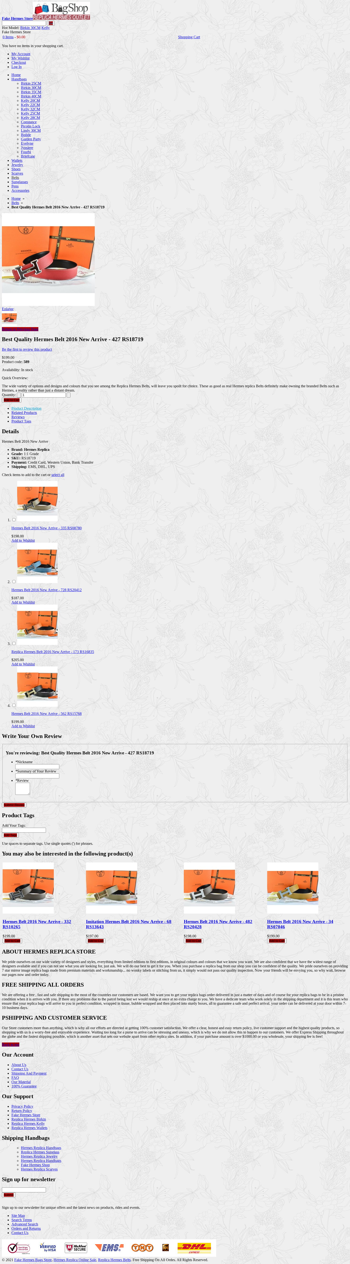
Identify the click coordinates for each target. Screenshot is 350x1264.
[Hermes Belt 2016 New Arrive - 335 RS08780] (37, 520)
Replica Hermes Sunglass (40, 1152)
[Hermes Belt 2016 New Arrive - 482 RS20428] (209, 912)
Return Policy (21, 1111)
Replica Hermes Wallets (29, 1128)
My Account (20, 54)
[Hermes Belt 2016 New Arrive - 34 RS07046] (292, 912)
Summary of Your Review (35, 771)
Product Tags (21, 421)
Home (16, 199)
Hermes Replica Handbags (41, 1148)
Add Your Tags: (14, 825)
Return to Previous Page (20, 329)
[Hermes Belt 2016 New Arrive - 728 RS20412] (37, 582)
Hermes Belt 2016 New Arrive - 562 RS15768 (46, 714)
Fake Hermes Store (25, 1115)
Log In (16, 67)
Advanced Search (24, 1224)
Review (22, 780)
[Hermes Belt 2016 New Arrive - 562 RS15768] (37, 705)
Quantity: (9, 395)
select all (57, 475)
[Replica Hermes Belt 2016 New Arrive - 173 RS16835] (37, 644)
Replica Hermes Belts (114, 1260)
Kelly (45, 28)
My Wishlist (20, 58)
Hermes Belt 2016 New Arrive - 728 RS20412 (46, 590)
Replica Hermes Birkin (28, 1119)
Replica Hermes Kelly (28, 1123)
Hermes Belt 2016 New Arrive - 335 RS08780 (46, 528)
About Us (18, 1065)
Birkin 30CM (30, 28)
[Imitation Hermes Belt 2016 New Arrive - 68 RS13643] (111, 912)
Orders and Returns (26, 1228)
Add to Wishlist (23, 540)
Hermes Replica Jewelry (39, 1156)
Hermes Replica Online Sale (75, 1260)
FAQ (15, 1078)
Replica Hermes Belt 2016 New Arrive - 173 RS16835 (52, 652)
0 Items (8, 37)
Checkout (18, 62)
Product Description (26, 408)
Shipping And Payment (28, 1073)
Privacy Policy (22, 1106)
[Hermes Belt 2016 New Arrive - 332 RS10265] (28, 912)
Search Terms (21, 1220)
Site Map (18, 1216)
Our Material (21, 1082)
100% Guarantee (24, 1086)
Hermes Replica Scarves (39, 1169)
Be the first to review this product (27, 349)
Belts (15, 203)
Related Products (24, 413)
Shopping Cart (189, 37)
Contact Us (19, 1069)
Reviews (18, 417)
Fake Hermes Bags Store (33, 1260)
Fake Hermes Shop (35, 1165)
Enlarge (8, 309)
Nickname (24, 762)
